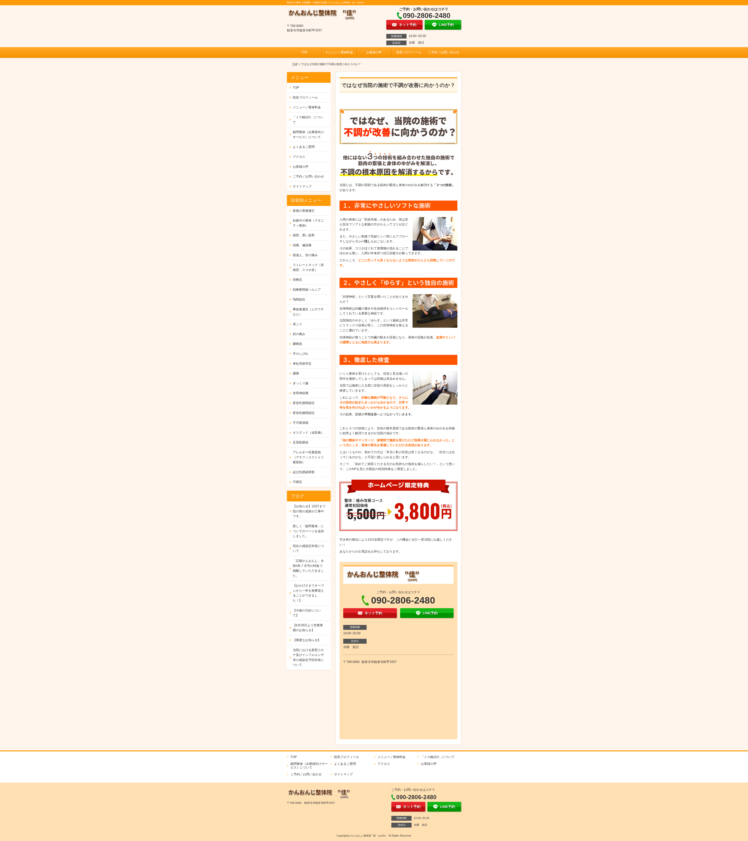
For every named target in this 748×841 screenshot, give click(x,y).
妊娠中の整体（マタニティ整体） (308, 223)
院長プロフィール (408, 52)
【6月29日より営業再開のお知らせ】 (308, 628)
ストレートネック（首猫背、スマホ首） (308, 267)
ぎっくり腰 (300, 383)
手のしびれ (300, 353)
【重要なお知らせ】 (307, 640)
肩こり (297, 324)
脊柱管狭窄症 (302, 363)
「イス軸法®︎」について (308, 120)
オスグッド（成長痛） (308, 432)
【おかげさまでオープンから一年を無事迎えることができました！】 (308, 593)
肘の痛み (299, 334)
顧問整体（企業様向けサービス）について (308, 134)
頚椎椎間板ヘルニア (307, 289)
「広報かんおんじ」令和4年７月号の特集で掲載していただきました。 (308, 568)
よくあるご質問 (304, 146)
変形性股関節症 (304, 403)
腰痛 (296, 373)
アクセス (299, 156)
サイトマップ (302, 186)
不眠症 (297, 482)
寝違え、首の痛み (305, 255)
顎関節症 (299, 299)
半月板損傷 (300, 422)
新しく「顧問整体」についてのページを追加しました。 (308, 531)
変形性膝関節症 (304, 413)
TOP (304, 52)
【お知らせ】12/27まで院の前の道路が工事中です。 (309, 511)
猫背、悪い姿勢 (304, 235)
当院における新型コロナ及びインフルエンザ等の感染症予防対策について (308, 657)
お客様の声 (374, 52)
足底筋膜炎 (300, 442)
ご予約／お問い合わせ (443, 52)
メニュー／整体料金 (339, 52)
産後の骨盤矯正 (304, 210)
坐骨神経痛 (300, 393)
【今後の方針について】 (307, 613)
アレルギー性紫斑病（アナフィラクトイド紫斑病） (308, 457)
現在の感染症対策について (308, 548)
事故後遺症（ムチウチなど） (308, 312)
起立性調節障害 (304, 472)
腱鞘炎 (297, 343)
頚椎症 (297, 279)
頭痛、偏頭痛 (302, 245)
